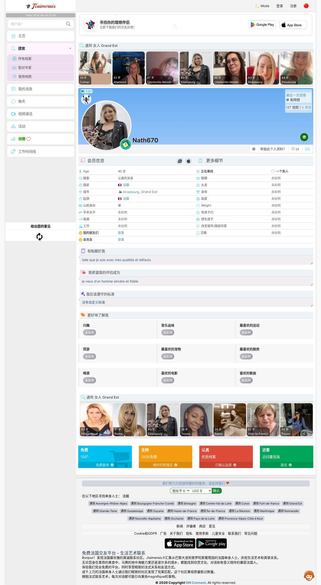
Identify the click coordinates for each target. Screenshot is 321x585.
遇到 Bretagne (187, 503)
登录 (279, 6)
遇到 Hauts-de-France (182, 511)
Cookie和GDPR (145, 533)
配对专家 (24, 67)
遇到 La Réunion (239, 511)
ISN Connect (196, 583)
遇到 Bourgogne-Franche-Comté (152, 503)
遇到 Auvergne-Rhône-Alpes (108, 503)
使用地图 (24, 76)
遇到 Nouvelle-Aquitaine (145, 518)
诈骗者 (191, 526)
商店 (202, 526)
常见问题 (250, 533)
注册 (293, 6)
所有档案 (24, 58)
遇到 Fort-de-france (266, 503)
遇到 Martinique (264, 511)
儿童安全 (218, 533)
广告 (163, 533)
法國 (126, 185)
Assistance (309, 575)
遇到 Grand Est (292, 503)
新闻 (179, 526)
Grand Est (149, 192)
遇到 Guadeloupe (132, 511)
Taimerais (43, 5)
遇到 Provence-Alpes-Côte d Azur (240, 518)
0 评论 (306, 107)
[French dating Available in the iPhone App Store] (180, 541)
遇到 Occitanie (174, 518)
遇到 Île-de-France (212, 511)
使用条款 (202, 533)
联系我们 (234, 533)
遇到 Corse (242, 503)
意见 (212, 526)
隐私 (189, 533)
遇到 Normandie (288, 511)
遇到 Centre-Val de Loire (215, 503)
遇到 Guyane (155, 511)
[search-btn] (68, 24)
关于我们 (176, 533)
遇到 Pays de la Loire (201, 518)
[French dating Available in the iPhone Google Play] (211, 541)
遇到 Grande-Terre (105, 511)
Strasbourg (131, 192)
